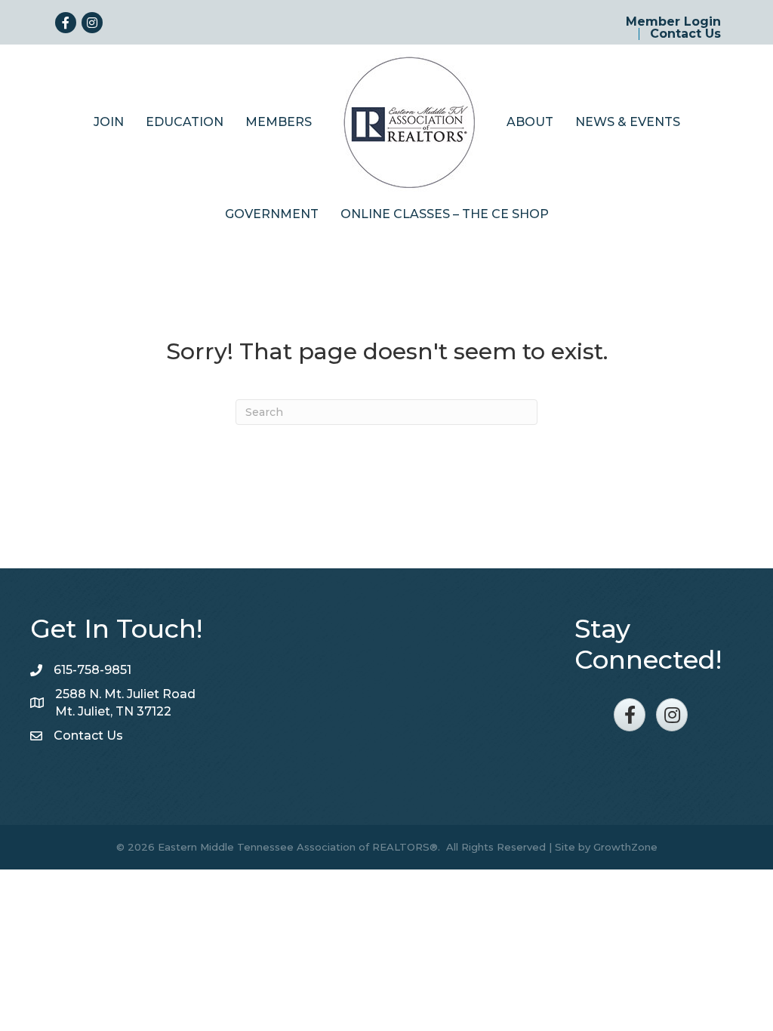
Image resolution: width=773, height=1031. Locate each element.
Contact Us (685, 34)
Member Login (673, 22)
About (530, 122)
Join (109, 122)
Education (184, 122)
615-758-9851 (92, 670)
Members (278, 122)
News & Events (627, 122)
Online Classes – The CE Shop (444, 214)
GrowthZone (625, 847)
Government (272, 214)
